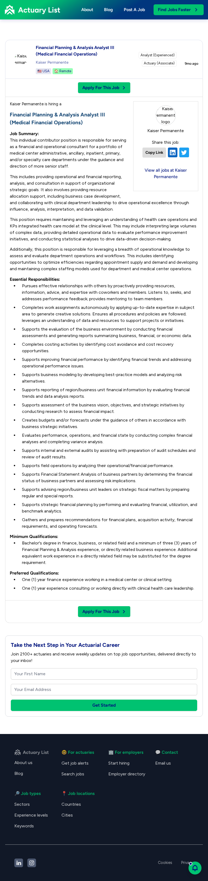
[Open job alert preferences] (195, 868)
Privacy (187, 862)
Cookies (165, 862)
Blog (108, 9)
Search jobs (72, 773)
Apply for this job (100, 87)
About (87, 9)
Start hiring (118, 763)
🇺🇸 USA (43, 71)
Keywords (24, 825)
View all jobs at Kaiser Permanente (166, 173)
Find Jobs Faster (174, 9)
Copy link (154, 152)
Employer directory (126, 773)
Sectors (22, 804)
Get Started (104, 705)
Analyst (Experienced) (158, 55)
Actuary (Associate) (159, 63)
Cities (67, 815)
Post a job (134, 9)
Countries (71, 804)
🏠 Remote (62, 71)
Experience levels (31, 815)
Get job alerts (75, 763)
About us (23, 762)
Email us (163, 763)
